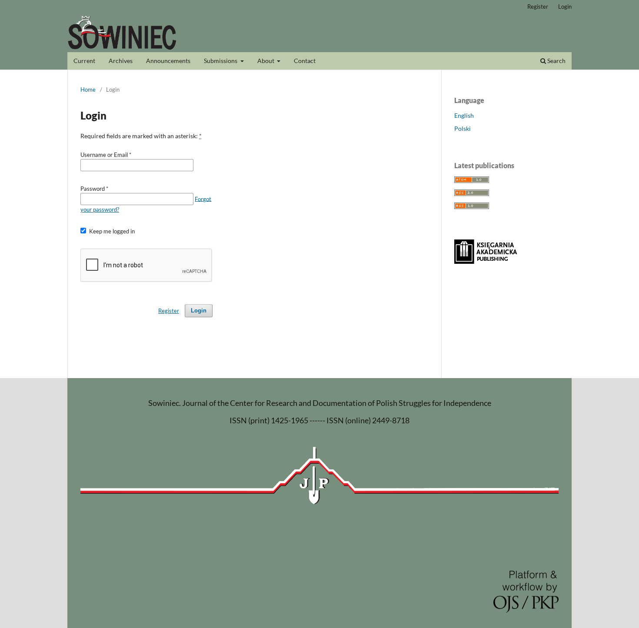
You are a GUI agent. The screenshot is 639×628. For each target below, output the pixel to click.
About (266, 60)
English (464, 115)
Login (565, 6)
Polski (462, 128)
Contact (305, 60)
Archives (121, 60)
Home (88, 89)
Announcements (168, 60)
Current (84, 60)
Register (537, 6)
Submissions (221, 60)
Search (556, 60)
